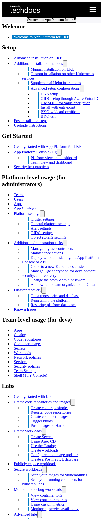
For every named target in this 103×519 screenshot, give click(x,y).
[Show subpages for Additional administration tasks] (65, 243)
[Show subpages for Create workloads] (44, 431)
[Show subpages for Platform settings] (42, 213)
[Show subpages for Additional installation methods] (65, 63)
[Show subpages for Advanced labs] (40, 514)
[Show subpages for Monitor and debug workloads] (64, 489)
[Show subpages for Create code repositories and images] (72, 402)
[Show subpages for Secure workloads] (44, 469)
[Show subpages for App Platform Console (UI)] (59, 152)
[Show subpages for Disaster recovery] (44, 290)
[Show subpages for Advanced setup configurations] (82, 88)
